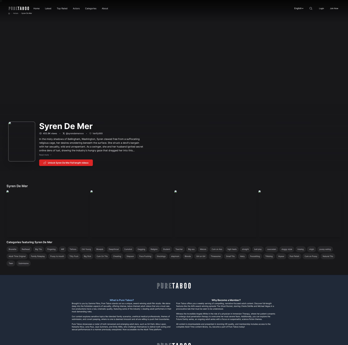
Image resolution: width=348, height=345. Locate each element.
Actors (76, 8)
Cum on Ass (217, 249)
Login (321, 8)
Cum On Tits (102, 256)
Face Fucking (145, 256)
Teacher (179, 249)
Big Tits (38, 249)
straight (245, 249)
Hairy (242, 256)
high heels (232, 249)
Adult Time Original (17, 256)
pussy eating (325, 249)
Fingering (51, 249)
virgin (311, 249)
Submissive (23, 263)
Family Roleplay (38, 256)
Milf (62, 249)
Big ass (191, 249)
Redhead (26, 249)
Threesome (216, 256)
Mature (203, 249)
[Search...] (311, 8)
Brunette (12, 249)
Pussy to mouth (57, 256)
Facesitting (255, 256)
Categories (90, 8)
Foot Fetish (294, 256)
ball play (258, 249)
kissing (301, 249)
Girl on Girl (200, 256)
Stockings (161, 256)
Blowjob (99, 249)
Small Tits (230, 256)
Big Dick (87, 256)
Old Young (86, 249)
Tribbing (269, 256)
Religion (154, 249)
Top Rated (62, 8)
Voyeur (281, 256)
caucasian (271, 249)
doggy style (287, 249)
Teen (11, 263)
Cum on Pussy (311, 256)
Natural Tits (328, 256)
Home (36, 8)
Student (166, 249)
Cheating (117, 256)
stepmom (175, 256)
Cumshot (128, 249)
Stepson (130, 256)
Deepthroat (114, 249)
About (105, 8)
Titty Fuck (73, 256)
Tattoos (73, 249)
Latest (48, 8)
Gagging (141, 249)
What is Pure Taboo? (122, 300)
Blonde (188, 256)
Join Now (334, 8)
